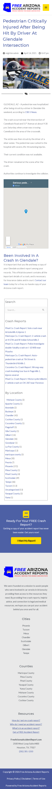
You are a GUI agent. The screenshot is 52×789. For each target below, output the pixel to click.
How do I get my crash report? (26, 720)
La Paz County (12, 446)
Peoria (8, 462)
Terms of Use (39, 778)
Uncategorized (12, 489)
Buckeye (9, 411)
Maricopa (9, 450)
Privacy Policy (13, 778)
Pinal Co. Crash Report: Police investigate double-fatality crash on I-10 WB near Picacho (24, 348)
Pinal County (11, 474)
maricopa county (13, 454)
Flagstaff (9, 427)
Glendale (9, 439)
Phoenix (9, 466)
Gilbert (8, 435)
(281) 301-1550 (26, 751)
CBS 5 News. (31, 112)
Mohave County (13, 400)
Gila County (10, 431)
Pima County (11, 470)
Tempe (8, 482)
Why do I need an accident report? (26, 724)
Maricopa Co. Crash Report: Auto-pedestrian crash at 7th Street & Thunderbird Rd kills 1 (21, 359)
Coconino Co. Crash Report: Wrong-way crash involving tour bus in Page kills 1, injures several (24, 371)
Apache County (12, 404)
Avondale (9, 407)
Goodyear (10, 443)
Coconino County (13, 423)
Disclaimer (26, 778)
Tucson (8, 486)
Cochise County (12, 419)
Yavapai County (12, 493)
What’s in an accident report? (26, 728)
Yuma (7, 497)
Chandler (9, 415)
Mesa (8, 458)
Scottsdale (10, 478)
